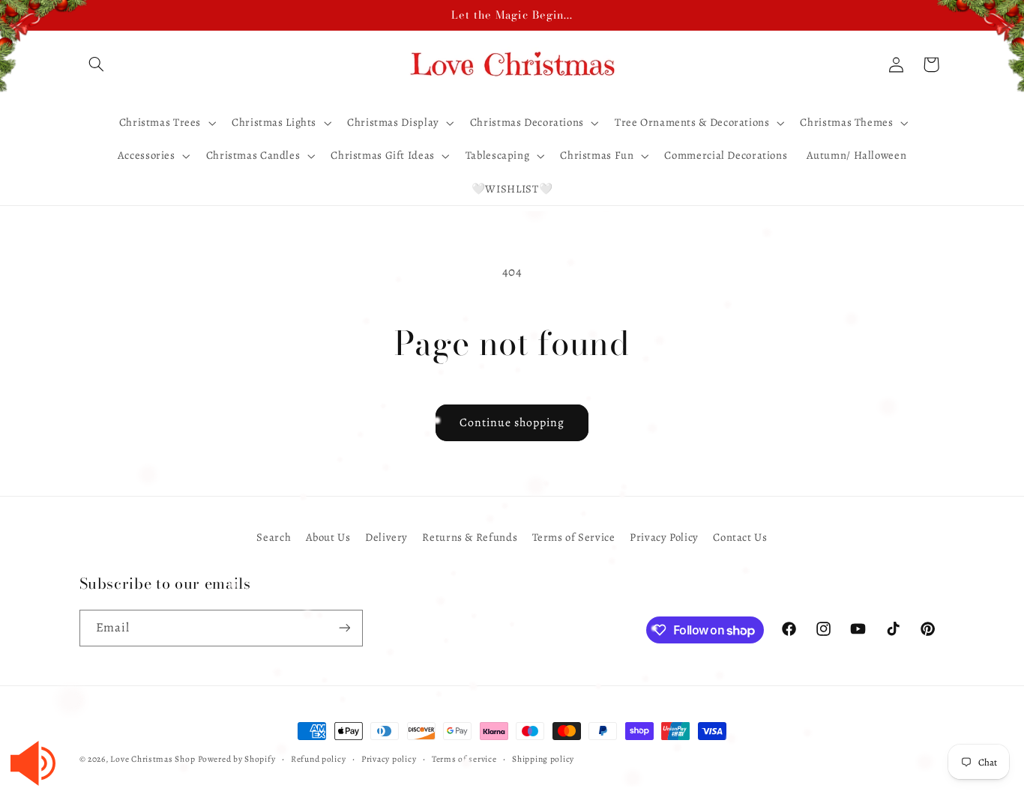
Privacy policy (388, 759)
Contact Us (740, 537)
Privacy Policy (664, 537)
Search (273, 537)
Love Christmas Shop (152, 759)
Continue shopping (512, 422)
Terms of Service (573, 537)
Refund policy (318, 759)
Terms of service (464, 759)
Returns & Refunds (469, 537)
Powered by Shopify (236, 759)
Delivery (386, 537)
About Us (328, 537)
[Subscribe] (344, 628)
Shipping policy (543, 759)
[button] (96, 64)
